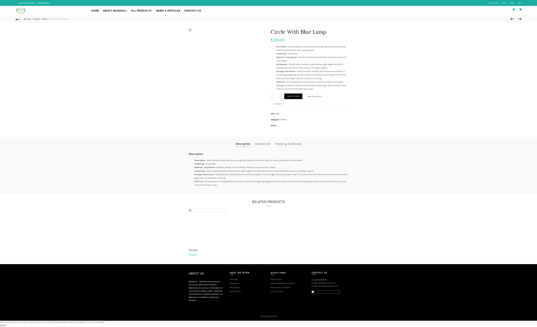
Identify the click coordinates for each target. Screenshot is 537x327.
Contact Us (192, 10)
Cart (519, 3)
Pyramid (193, 250)
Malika (44, 19)
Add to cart (293, 96)
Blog (512, 3)
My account (493, 3)
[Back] (17, 19)
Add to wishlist (315, 96)
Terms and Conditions (280, 287)
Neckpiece (234, 283)
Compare (277, 103)
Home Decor (235, 287)
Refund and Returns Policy (283, 283)
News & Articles (168, 10)
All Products (141, 10)
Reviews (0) (262, 143)
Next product (519, 19)
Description (243, 143)
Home (504, 3)
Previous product (512, 19)
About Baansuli (115, 10)
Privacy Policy (277, 291)
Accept (3, 325)
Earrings (36, 19)
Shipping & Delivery (288, 143)
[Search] (506, 11)
